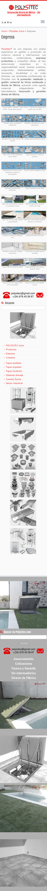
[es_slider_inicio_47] (35, 277)
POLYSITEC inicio (15, 345)
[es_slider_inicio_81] (12, 182)
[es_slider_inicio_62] (35, 117)
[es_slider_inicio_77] (12, 165)
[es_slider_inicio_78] (12, 277)
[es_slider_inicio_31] (35, 261)
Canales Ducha (13, 379)
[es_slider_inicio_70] (12, 117)
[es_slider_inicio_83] (12, 133)
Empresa (10, 353)
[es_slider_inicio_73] (12, 198)
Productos (11, 349)
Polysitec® (6, 48)
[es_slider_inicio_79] (12, 214)
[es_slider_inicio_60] (12, 230)
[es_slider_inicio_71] (35, 198)
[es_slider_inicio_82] (35, 165)
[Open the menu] (43, 22)
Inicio (4, 31)
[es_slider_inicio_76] (35, 149)
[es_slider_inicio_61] (35, 133)
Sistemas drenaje (14, 375)
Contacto (10, 357)
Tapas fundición (14, 370)
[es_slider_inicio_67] (35, 230)
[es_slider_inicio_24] (12, 261)
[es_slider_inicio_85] (12, 102)
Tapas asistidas (13, 362)
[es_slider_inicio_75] (12, 149)
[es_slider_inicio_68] (35, 245)
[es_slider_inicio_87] (35, 102)
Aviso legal (23, 643)
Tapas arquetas (13, 366)
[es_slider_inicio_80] (35, 214)
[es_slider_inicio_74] (35, 182)
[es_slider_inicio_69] (12, 245)
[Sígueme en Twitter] (5, 22)
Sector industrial (14, 383)
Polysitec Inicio (16, 31)
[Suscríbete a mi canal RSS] (3, 22)
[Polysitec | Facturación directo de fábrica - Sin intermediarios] (23, 7)
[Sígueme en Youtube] (8, 22)
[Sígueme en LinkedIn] (11, 22)
